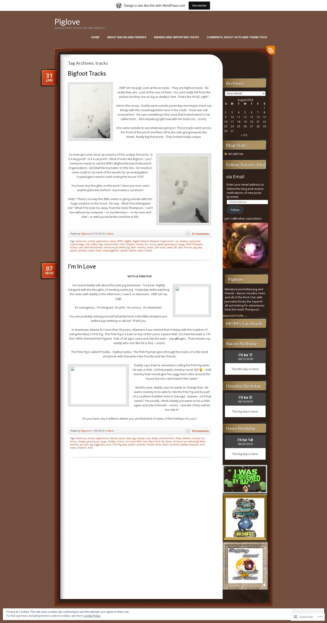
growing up (171, 244)
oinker (150, 247)
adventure (81, 241)
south (165, 444)
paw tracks (160, 247)
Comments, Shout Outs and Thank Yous (237, 37)
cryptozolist (194, 241)
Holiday (112, 441)
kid (127, 441)
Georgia (82, 441)
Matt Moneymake (93, 247)
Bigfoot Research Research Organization (153, 241)
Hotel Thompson (194, 244)
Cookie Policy (92, 616)
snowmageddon (111, 250)
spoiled (123, 250)
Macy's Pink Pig (156, 441)
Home (95, 37)
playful (73, 250)
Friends (139, 244)
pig (194, 247)
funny (153, 244)
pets (180, 247)
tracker (132, 250)
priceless (83, 250)
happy (181, 244)
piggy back (99, 444)
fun (146, 244)
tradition (82, 447)
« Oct (244, 135)
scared (91, 250)
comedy (183, 241)
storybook (194, 444)
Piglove (67, 21)
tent (202, 444)
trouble (148, 250)
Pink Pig (117, 444)
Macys (169, 441)
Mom (133, 247)
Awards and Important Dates (176, 37)
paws (169, 247)
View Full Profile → (235, 316)
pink (108, 444)
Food (122, 244)
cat (177, 241)
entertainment (111, 244)
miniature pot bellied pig (116, 247)
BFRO (120, 241)
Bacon (111, 233)
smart (99, 250)
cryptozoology (77, 244)
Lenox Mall (135, 441)
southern (174, 444)
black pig (130, 438)
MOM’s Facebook (244, 323)
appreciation (102, 241)
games (160, 244)
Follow (235, 210)
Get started (199, 5)
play (200, 247)
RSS (269, 52)
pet (175, 247)
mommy (141, 247)
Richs (158, 444)
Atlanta (114, 438)
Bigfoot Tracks (87, 73)
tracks (140, 250)
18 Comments (200, 431)
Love (81, 247)
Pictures (188, 247)
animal (91, 241)
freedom (130, 244)
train (90, 447)
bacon (113, 241)
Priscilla (150, 444)
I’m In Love (82, 266)
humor (73, 247)
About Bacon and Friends (126, 37)
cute (87, 244)
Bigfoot (128, 241)
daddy (94, 244)
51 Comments (200, 233)
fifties (178, 438)
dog (100, 244)
